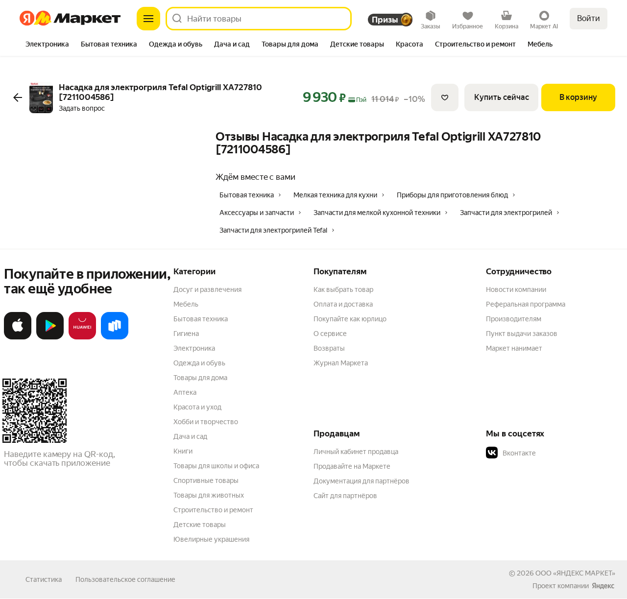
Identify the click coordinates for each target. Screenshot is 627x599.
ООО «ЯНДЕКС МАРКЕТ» (575, 573)
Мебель (185, 304)
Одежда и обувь (199, 363)
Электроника (194, 348)
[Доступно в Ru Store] (114, 337)
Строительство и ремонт (213, 510)
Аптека (184, 392)
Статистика (43, 579)
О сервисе (330, 333)
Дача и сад (190, 436)
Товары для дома (200, 378)
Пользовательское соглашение (125, 579)
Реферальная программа (525, 304)
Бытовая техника (200, 319)
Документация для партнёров (362, 481)
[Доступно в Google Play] (50, 337)
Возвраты (329, 348)
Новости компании (516, 289)
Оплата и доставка (343, 304)
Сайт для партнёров (345, 496)
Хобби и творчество (205, 422)
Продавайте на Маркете (352, 466)
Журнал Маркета (341, 363)
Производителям (513, 319)
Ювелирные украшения (211, 539)
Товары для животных (208, 495)
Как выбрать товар (343, 289)
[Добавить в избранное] (444, 97)
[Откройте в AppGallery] (82, 337)
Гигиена (186, 333)
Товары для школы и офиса (216, 466)
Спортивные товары (206, 480)
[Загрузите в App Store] (17, 337)
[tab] (47, 45)
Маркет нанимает (514, 348)
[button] (554, 453)
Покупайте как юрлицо (350, 319)
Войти (588, 18)
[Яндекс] (603, 586)
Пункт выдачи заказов (521, 333)
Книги (183, 451)
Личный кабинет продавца (356, 451)
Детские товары (199, 524)
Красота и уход (197, 407)
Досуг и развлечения (207, 289)
